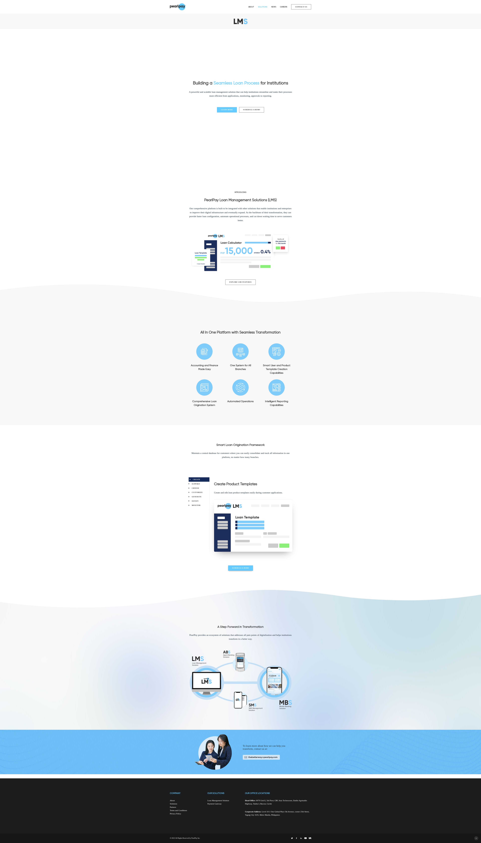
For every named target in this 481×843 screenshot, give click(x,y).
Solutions (262, 7)
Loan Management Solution (218, 801)
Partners (173, 807)
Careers (283, 7)
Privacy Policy (175, 814)
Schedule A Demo (251, 110)
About (251, 7)
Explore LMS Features (240, 282)
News (273, 7)
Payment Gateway (214, 804)
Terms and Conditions (178, 810)
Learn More (227, 110)
